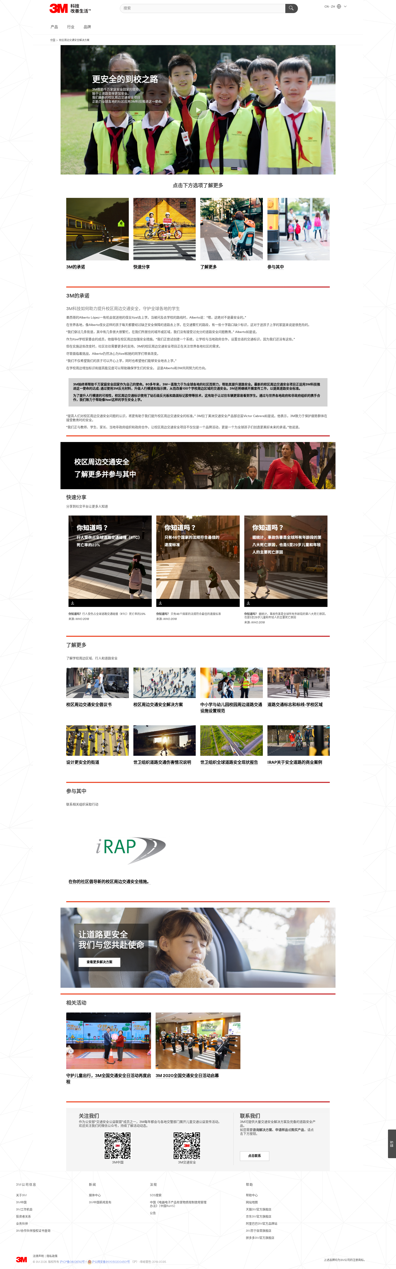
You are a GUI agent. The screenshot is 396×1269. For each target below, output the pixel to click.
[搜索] (291, 8)
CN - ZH (330, 6)
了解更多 (208, 267)
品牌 (87, 27)
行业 (70, 27)
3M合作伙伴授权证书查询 (33, 1230)
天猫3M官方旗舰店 (258, 1209)
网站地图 (252, 1202)
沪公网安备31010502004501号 (111, 1262)
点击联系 (254, 1156)
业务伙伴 (22, 1223)
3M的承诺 (75, 267)
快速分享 (141, 267)
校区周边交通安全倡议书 (89, 705)
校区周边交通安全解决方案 (158, 705)
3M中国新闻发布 (100, 1202)
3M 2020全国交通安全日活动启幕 (187, 1076)
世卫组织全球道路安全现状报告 (229, 763)
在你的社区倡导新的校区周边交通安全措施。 (110, 882)
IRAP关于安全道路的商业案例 (294, 763)
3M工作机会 (24, 1209)
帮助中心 (252, 1195)
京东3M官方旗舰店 (258, 1216)
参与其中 (275, 267)
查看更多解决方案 (99, 962)
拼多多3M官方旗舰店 (260, 1237)
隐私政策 (52, 1256)
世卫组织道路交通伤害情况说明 (162, 763)
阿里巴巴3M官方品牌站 (261, 1223)
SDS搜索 (156, 1195)
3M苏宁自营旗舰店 (258, 1230)
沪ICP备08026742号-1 (73, 1262)
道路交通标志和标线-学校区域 (295, 705)
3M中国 (21, 1202)
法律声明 (38, 1256)
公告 (153, 1213)
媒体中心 (95, 1195)
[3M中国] (76, 8)
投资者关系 (23, 1216)
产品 (54, 27)
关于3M (21, 1195)
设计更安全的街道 (82, 763)
